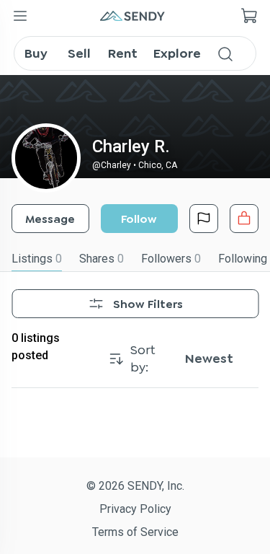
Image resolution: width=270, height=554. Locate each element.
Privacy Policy (135, 509)
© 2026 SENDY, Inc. (135, 486)
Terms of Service (135, 532)
